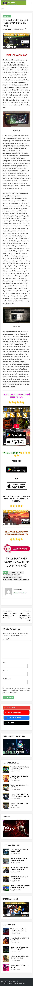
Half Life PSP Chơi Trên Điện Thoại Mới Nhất (19, 850)
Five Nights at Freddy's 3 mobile (12, 577)
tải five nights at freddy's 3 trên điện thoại (16, 579)
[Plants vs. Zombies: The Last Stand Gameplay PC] (6, 947)
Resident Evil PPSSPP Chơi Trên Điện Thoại (19, 877)
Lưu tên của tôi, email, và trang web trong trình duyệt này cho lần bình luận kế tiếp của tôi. (16, 690)
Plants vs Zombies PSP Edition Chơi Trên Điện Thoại (20, 886)
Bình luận (7, 639)
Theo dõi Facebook (14, 717)
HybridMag (21, 983)
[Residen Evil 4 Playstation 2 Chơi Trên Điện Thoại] (6, 868)
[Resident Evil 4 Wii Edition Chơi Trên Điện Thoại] (6, 858)
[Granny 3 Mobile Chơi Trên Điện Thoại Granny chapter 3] (6, 794)
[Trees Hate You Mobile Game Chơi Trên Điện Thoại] (6, 767)
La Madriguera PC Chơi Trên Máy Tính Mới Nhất (19, 957)
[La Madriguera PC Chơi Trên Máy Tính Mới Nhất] (6, 956)
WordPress (12, 983)
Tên (4, 662)
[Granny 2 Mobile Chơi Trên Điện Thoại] (6, 803)
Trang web (7, 678)
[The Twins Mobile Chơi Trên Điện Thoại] (6, 785)
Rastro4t (15, 981)
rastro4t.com (7, 29)
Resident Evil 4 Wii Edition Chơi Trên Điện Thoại (18, 859)
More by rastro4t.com (20, 593)
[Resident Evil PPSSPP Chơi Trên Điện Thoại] (6, 877)
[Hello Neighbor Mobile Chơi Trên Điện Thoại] (6, 776)
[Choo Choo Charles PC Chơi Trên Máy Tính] (6, 938)
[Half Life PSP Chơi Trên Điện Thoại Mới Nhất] (6, 849)
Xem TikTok (12, 723)
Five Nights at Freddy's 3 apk (11, 574)
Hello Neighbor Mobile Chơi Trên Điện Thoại (19, 777)
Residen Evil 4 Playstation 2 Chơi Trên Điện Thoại (19, 868)
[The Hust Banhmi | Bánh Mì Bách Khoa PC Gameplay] (6, 929)
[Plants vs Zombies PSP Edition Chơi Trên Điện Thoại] (6, 886)
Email (5, 670)
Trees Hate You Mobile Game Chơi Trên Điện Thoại (19, 768)
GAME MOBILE (6, 16)
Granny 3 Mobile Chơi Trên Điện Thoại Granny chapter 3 (19, 795)
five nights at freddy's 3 (16, 572)
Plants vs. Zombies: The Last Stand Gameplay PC (19, 948)
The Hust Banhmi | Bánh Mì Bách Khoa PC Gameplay (18, 929)
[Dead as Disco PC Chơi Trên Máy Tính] (6, 965)
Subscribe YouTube (14, 712)
